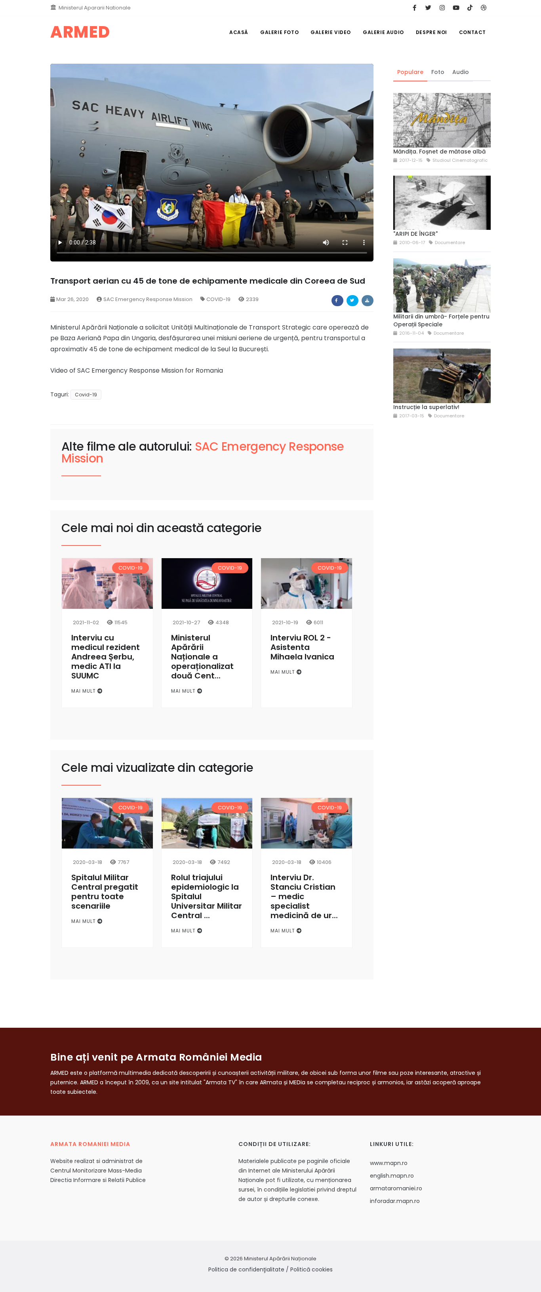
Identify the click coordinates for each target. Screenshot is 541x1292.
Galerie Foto (279, 32)
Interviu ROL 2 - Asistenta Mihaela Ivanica (302, 647)
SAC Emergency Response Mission (147, 299)
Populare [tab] (410, 72)
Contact (472, 32)
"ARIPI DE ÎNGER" (415, 234)
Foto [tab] (437, 72)
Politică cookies (311, 1269)
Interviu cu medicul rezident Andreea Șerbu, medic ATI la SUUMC (105, 656)
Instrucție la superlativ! (426, 407)
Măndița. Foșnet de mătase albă (439, 151)
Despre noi (431, 32)
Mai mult (84, 691)
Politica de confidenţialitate (246, 1269)
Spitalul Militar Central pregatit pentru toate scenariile (104, 891)
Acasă (238, 32)
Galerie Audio (383, 32)
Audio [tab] (460, 72)
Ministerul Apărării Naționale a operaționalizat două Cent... (202, 656)
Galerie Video (331, 32)
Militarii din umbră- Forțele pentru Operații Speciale (441, 320)
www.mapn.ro (389, 1163)
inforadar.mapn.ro (395, 1201)
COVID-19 (218, 299)
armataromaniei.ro (396, 1188)
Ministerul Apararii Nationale (95, 7)
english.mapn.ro (392, 1176)
